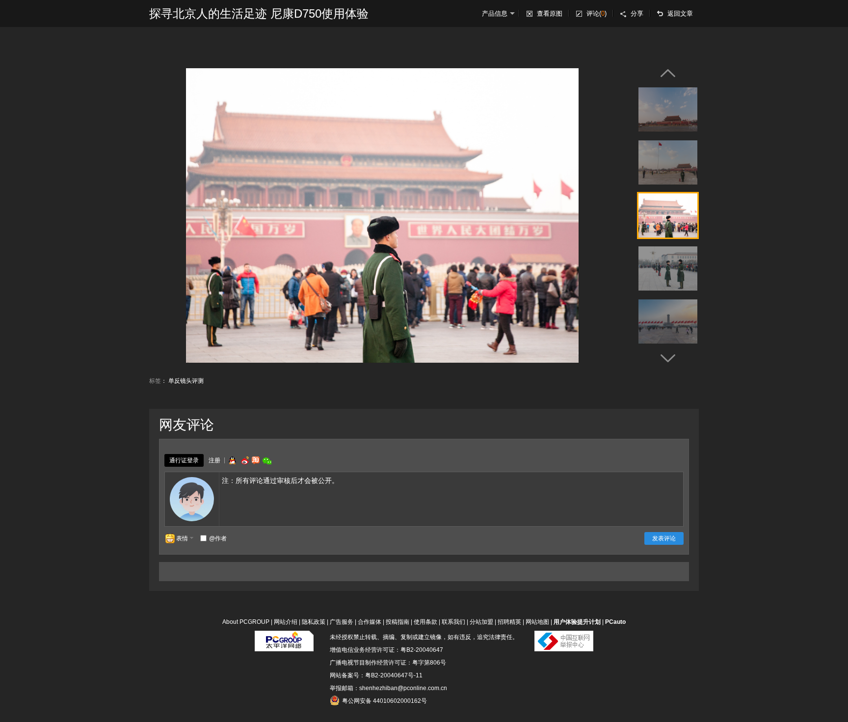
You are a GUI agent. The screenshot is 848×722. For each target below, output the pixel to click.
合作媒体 (369, 621)
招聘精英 (509, 621)
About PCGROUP (245, 621)
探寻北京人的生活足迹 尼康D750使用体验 (259, 13)
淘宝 (256, 460)
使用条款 (425, 621)
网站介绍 (285, 621)
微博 (244, 460)
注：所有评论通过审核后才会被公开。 (280, 480)
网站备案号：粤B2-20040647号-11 (376, 675)
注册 (214, 460)
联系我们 (453, 621)
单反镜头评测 (186, 380)
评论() (596, 13)
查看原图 (549, 13)
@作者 (218, 538)
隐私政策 (313, 621)
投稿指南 (397, 621)
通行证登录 (184, 460)
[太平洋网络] (284, 637)
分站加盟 (481, 621)
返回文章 (680, 13)
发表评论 (664, 538)
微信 (267, 460)
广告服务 (341, 621)
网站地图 (537, 621)
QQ (232, 460)
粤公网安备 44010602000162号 (384, 700)
